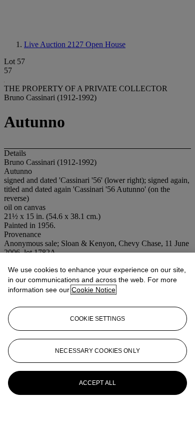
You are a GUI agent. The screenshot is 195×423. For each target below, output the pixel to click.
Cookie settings (97, 318)
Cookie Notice (94, 290)
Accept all (97, 382)
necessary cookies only (97, 350)
